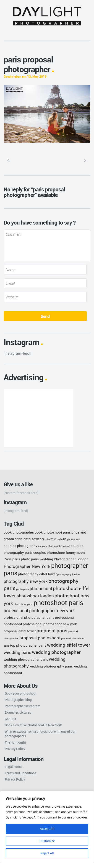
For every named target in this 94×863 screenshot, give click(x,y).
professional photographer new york (39, 610)
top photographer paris (28, 645)
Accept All (47, 828)
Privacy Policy (15, 749)
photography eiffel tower (37, 574)
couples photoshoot (49, 552)
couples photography (20, 545)
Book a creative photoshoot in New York (33, 725)
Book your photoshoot (21, 693)
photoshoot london (35, 595)
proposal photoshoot (39, 637)
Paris (8, 559)
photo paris (22, 589)
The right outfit (15, 742)
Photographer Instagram (22, 706)
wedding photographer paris (26, 659)
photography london (68, 574)
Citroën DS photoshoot (67, 539)
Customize (47, 841)
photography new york (26, 581)
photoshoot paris (58, 602)
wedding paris (17, 652)
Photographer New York (27, 566)
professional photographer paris (29, 617)
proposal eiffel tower (20, 631)
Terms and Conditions (20, 773)
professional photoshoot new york (50, 624)
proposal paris (52, 630)
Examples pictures (18, 712)
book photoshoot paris (53, 532)
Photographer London (71, 559)
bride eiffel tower (28, 539)
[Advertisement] (38, 418)
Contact (10, 719)
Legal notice (13, 766)
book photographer (19, 532)
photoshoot (41, 588)
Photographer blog (18, 699)
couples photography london (54, 546)
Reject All (47, 853)
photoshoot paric (23, 604)
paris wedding (42, 559)
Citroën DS (48, 539)
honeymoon (75, 552)
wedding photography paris (51, 666)
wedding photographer (56, 652)
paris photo (21, 559)
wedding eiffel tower (68, 644)
